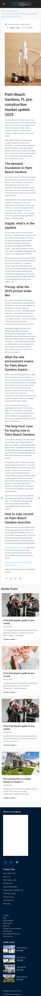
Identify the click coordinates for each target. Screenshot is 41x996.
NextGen (6, 883)
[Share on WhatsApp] (15, 578)
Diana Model (21, 957)
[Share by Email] (20, 578)
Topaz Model (21, 967)
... (24, 635)
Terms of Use (8, 936)
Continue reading (9, 639)
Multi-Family (7, 880)
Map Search (7, 923)
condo (5, 877)
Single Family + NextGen (11, 890)
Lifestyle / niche (12, 11)
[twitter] (11, 862)
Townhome (7, 893)
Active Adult (7, 873)
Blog (4, 918)
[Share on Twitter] (11, 578)
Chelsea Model (22, 948)
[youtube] (17, 862)
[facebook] (5, 862)
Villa (4, 904)
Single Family (8, 887)
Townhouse (7, 897)
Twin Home (7, 900)
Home (3, 11)
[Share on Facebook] (6, 578)
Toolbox (6, 915)
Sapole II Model (22, 977)
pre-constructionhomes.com (15, 548)
